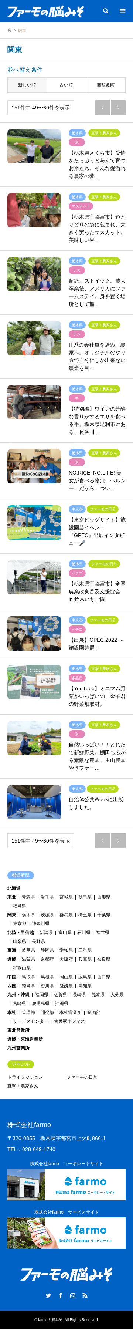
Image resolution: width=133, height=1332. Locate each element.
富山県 (65, 932)
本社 (11, 1012)
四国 (11, 985)
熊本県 (98, 994)
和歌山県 (22, 968)
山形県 (103, 897)
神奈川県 (41, 923)
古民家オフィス (69, 1021)
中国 (11, 976)
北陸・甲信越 (20, 932)
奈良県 (103, 959)
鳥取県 (28, 976)
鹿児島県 (41, 1003)
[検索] (105, 11)
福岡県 (41, 994)
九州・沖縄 (18, 994)
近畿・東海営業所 (25, 1039)
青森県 (28, 897)
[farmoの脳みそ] (45, 11)
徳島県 (28, 985)
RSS (85, 1295)
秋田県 (85, 897)
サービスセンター (30, 1021)
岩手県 (47, 897)
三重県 (85, 950)
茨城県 (47, 914)
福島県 (19, 905)
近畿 (11, 959)
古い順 (66, 85)
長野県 (38, 941)
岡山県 (66, 976)
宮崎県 (19, 1003)
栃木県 (28, 914)
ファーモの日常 (82, 1077)
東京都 (19, 923)
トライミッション (25, 1077)
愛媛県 (66, 985)
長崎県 (79, 994)
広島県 (85, 976)
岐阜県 (28, 950)
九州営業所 (18, 1048)
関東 (11, 914)
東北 (11, 897)
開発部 (47, 1012)
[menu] (122, 11)
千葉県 (103, 914)
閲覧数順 (106, 85)
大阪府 (66, 959)
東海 (11, 950)
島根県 (47, 976)
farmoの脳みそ (50, 1320)
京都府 (47, 959)
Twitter (48, 1295)
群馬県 (66, 914)
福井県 (102, 932)
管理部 (28, 1012)
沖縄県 (61, 1003)
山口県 (103, 976)
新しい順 (27, 85)
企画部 (93, 1012)
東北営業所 (18, 1030)
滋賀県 (28, 959)
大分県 (117, 994)
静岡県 (47, 950)
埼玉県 (85, 914)
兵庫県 (85, 959)
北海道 (14, 888)
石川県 (84, 932)
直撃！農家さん (22, 1086)
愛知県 (66, 950)
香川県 (47, 985)
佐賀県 (60, 994)
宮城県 (66, 897)
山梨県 (19, 941)
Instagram (72, 1295)
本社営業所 (70, 1012)
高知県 (85, 985)
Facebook (60, 1295)
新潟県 (46, 932)
